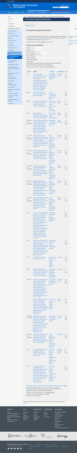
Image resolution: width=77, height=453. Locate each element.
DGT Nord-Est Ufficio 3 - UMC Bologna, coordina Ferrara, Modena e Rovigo (52, 262)
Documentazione (58, 421)
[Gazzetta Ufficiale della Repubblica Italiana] (30, 435)
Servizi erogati (11, 80)
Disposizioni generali (12, 30)
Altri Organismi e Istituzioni (12, 419)
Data (66, 71)
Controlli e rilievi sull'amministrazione (12, 78)
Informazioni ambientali (13, 93)
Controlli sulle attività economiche (12, 61)
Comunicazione (42, 12)
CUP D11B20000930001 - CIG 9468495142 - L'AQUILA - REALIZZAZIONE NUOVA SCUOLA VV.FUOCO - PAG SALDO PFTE (40, 352)
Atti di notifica (57, 413)
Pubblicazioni (47, 416)
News (45, 412)
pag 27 (40, 387)
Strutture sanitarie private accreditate (13, 96)
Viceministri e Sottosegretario (13, 413)
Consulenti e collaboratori (13, 35)
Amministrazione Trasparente (60, 12)
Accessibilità (46, 444)
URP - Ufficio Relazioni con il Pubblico (51, 446)
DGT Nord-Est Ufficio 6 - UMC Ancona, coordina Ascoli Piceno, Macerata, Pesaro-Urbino (52, 106)
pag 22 (60, 385)
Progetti (56, 423)
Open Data (57, 418)
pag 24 (28, 387)
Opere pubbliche (11, 87)
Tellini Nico (59, 257)
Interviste (46, 413)
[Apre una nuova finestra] (29, 395)
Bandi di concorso (12, 40)
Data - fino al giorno (30, 53)
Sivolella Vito (60, 334)
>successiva (56, 387)
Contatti (67, 5)
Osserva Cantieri (58, 416)
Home (9, 12)
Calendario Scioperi (59, 415)
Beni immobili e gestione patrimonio (13, 74)
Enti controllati (11, 45)
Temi (23, 12)
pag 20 (52, 385)
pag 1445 (50, 387)
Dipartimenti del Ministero (12, 415)
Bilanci (9, 70)
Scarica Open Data (49, 66)
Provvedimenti (44, 16)
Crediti (30, 444)
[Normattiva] (46, 435)
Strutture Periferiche (11, 421)
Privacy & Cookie (37, 444)
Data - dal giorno (30, 51)
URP (63, 5)
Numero (28, 47)
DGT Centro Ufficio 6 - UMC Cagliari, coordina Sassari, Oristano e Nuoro (52, 304)
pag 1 (34, 385)
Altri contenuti (11, 103)
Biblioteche (57, 426)
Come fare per (31, 12)
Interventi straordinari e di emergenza (13, 100)
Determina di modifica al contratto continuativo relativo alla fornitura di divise (39, 94)
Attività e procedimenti (12, 47)
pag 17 (40, 385)
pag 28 (44, 387)
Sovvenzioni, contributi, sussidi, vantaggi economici (13, 68)
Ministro (8, 412)
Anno (27, 55)
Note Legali (53, 444)
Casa (24, 413)
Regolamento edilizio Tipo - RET (61, 427)
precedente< (29, 385)
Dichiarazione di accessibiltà (35, 446)
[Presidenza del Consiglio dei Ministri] (14, 435)
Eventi (45, 415)
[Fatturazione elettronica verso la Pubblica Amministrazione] (62, 435)
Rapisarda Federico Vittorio (59, 351)
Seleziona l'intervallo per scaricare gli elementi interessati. (39, 64)
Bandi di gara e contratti (43, 39)
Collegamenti (58, 409)
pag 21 (56, 385)
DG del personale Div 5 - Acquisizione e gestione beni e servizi (52, 95)
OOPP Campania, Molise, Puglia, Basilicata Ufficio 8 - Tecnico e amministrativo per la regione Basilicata (52, 142)
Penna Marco (60, 269)
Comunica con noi (64, 446)
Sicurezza (25, 419)
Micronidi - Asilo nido (59, 424)
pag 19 (48, 385)
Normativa (57, 419)
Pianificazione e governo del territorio (14, 90)
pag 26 (36, 387)
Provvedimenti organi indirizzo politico (14, 53)
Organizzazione (11, 33)
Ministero (16, 12)
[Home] (9, 6)
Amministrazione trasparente (33, 16)
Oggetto (28, 49)
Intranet (30, 448)
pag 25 (32, 387)
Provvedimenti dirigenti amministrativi (13, 57)
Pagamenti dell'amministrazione (12, 84)
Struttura (28, 57)
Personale (10, 38)
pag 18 (44, 385)
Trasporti (25, 415)
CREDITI (25, 403)
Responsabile (29, 59)
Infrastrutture (25, 412)
